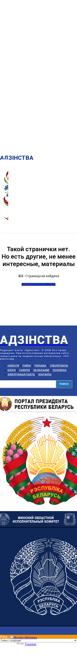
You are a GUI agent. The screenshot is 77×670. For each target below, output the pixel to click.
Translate (30, 644)
